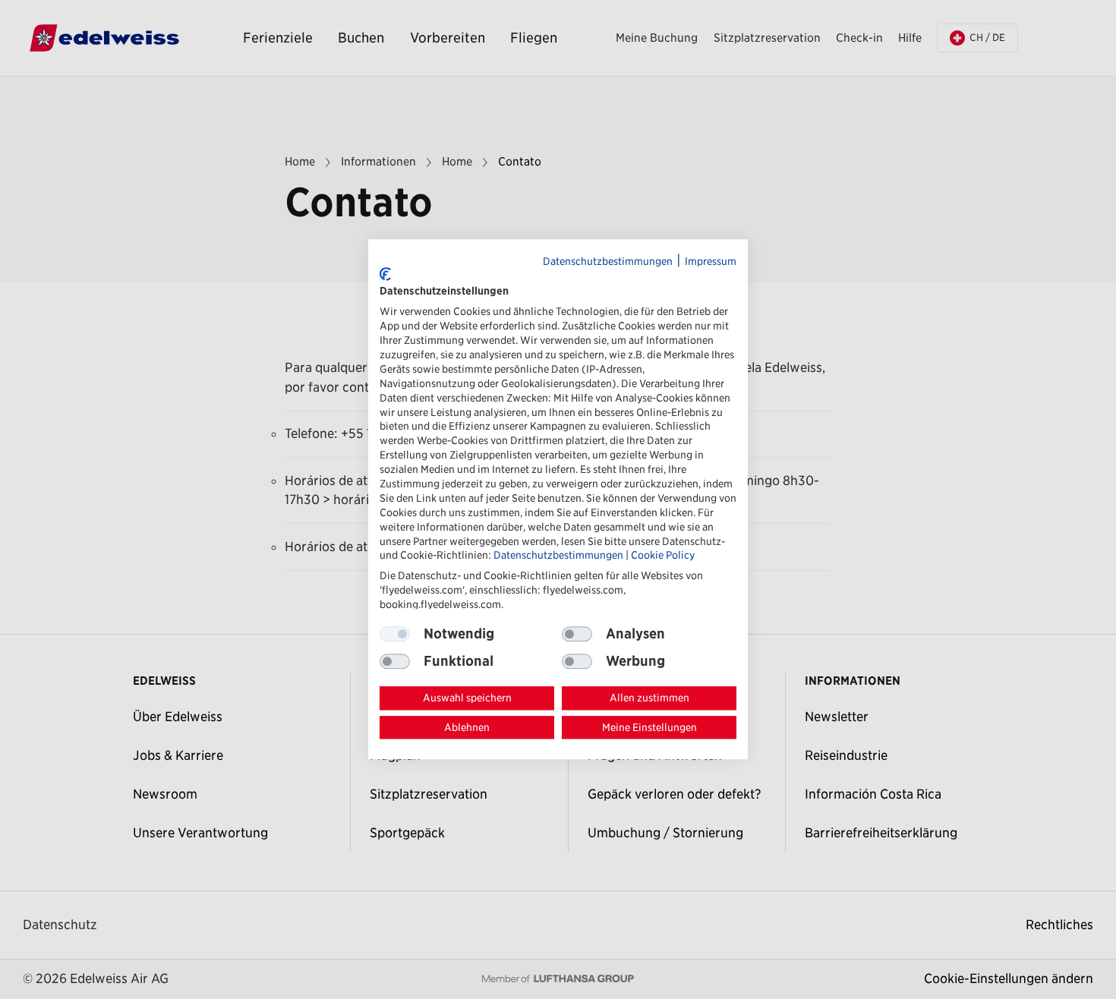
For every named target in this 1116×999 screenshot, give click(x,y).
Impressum (710, 261)
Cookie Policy (663, 556)
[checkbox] (577, 633)
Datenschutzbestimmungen (608, 261)
